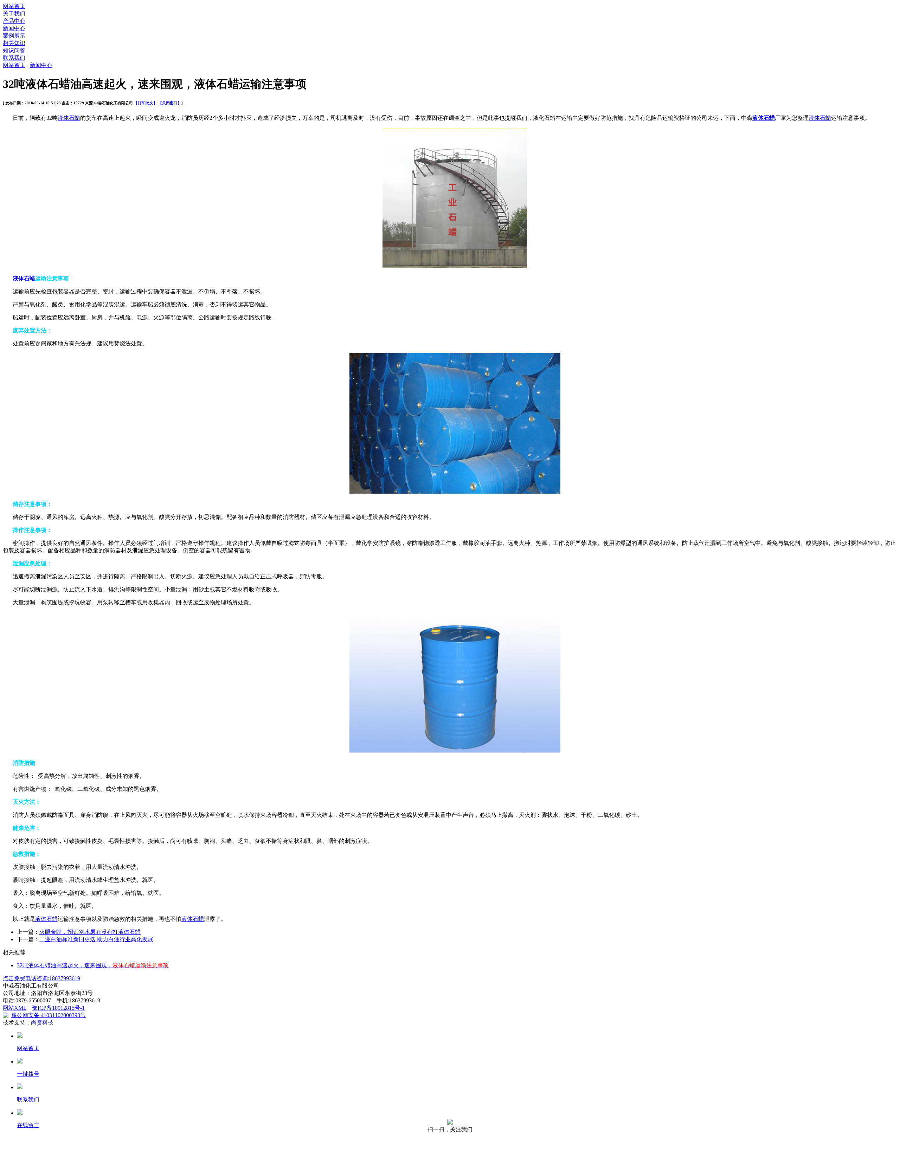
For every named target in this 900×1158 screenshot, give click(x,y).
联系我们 (14, 58)
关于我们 (14, 14)
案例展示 (14, 36)
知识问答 (14, 50)
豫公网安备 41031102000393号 (48, 1015)
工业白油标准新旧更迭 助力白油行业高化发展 (96, 939)
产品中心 (14, 21)
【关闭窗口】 (169, 103)
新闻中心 (14, 28)
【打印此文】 (145, 103)
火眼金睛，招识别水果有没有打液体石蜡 (90, 932)
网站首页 (14, 6)
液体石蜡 (69, 118)
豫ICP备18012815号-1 (58, 1008)
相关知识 (14, 43)
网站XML (14, 1008)
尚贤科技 (42, 1023)
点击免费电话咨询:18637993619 (41, 978)
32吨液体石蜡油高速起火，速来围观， (93, 965)
